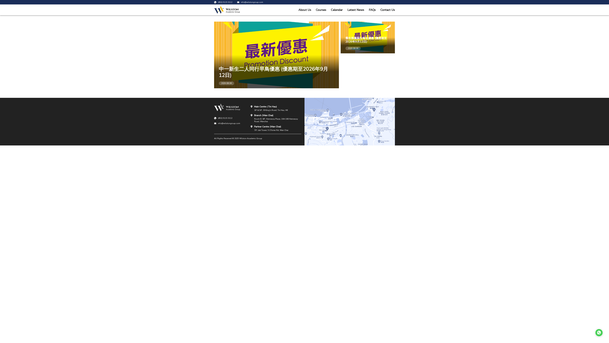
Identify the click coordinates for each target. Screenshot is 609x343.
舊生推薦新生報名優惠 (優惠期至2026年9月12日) (366, 39)
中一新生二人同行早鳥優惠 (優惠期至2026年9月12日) (273, 72)
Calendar (337, 10)
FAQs (372, 10)
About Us (304, 10)
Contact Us (387, 10)
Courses (321, 10)
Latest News (355, 10)
